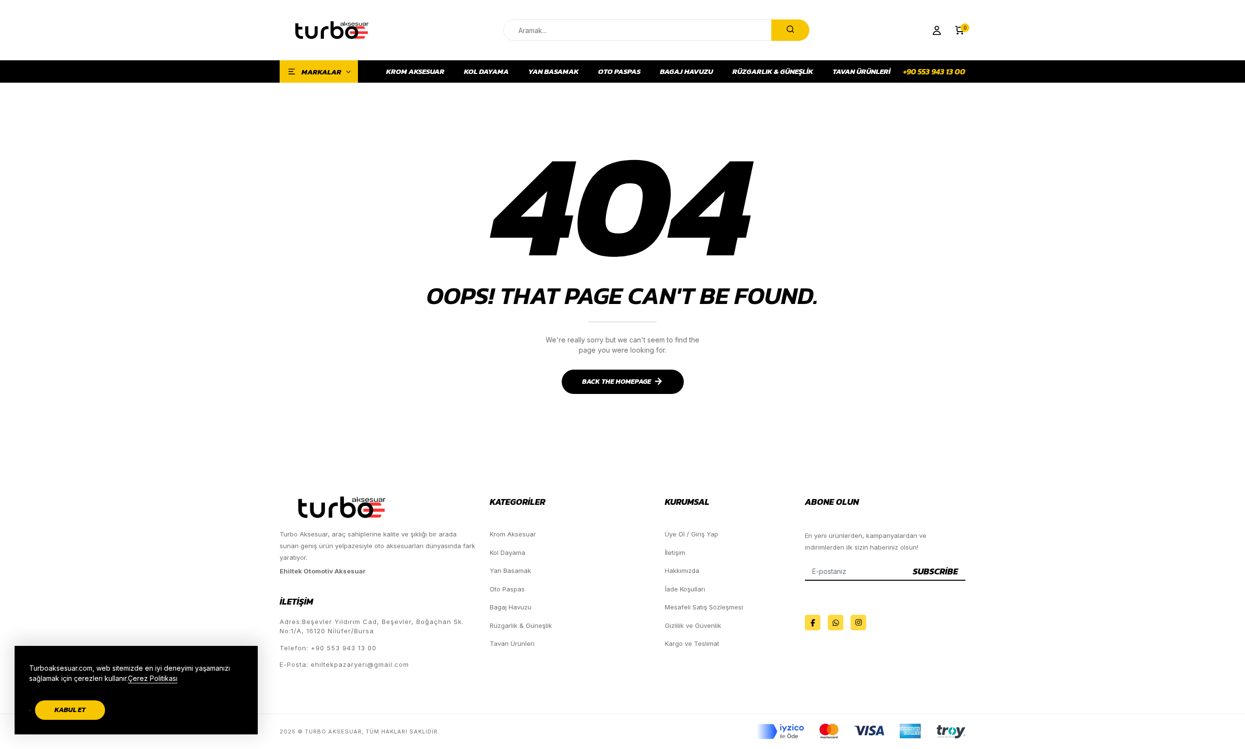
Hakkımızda (682, 570)
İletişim (675, 552)
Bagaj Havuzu (686, 71)
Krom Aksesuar (415, 71)
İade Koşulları (685, 589)
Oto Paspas (619, 71)
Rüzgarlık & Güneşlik (772, 71)
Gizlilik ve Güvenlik (693, 625)
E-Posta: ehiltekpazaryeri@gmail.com (344, 664)
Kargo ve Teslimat (692, 643)
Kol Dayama (486, 71)
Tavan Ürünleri (861, 71)
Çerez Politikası (153, 678)
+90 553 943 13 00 (934, 71)
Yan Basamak (553, 71)
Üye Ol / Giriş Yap (691, 534)
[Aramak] (790, 30)
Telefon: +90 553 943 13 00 (328, 648)
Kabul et (70, 710)
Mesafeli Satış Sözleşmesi (704, 607)
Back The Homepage (616, 381)
